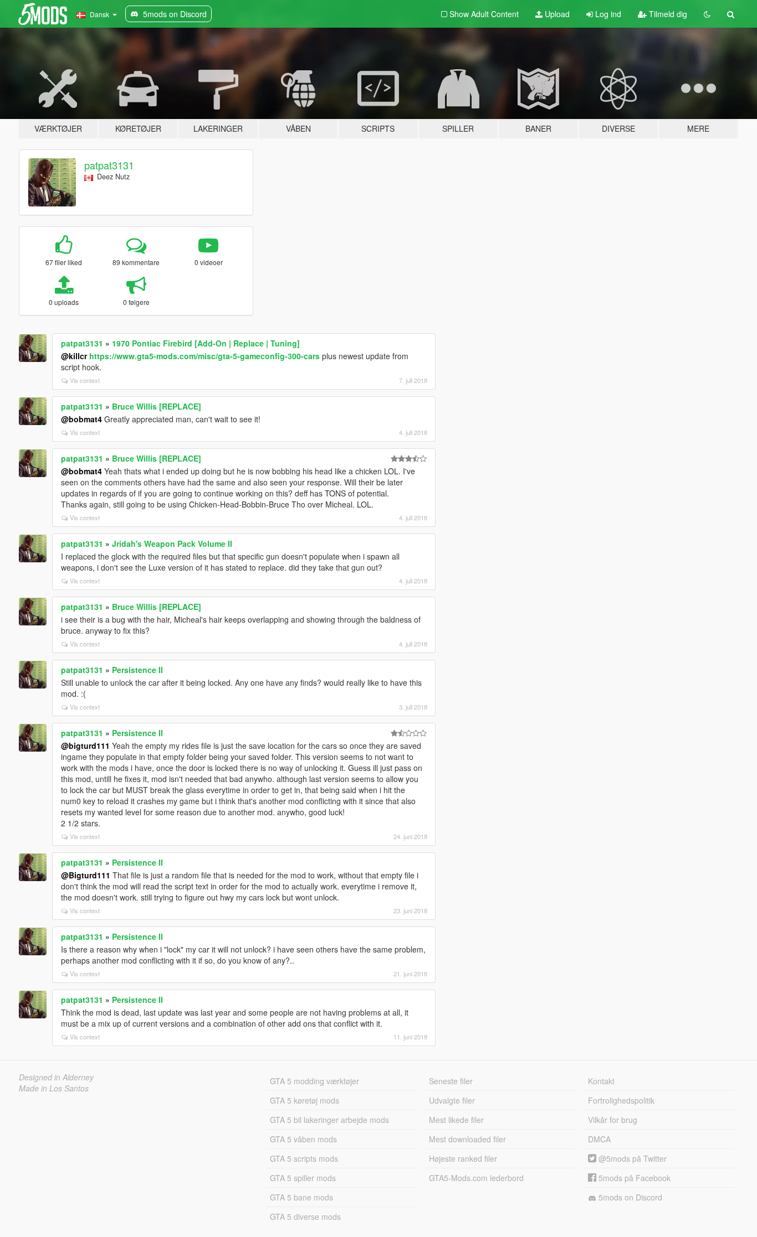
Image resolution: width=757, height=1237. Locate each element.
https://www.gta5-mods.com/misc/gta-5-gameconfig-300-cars (204, 355)
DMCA (599, 1139)
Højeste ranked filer (463, 1158)
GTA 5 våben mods (303, 1139)
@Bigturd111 (85, 875)
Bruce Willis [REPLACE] (156, 406)
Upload (556, 13)
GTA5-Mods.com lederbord (476, 1177)
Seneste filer (451, 1080)
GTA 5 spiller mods (303, 1177)
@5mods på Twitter (631, 1158)
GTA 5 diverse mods (305, 1216)
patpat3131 (109, 165)
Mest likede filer (456, 1119)
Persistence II (137, 669)
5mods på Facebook (633, 1177)
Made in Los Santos (54, 1088)
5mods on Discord (629, 1197)
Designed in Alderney (56, 1077)
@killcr (74, 355)
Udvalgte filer (452, 1100)
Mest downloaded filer (467, 1139)
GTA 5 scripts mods (304, 1158)
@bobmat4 (81, 419)
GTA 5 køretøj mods (304, 1100)
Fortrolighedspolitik (621, 1100)
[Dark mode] (707, 14)
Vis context (85, 380)
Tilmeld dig (667, 13)
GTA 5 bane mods (301, 1197)
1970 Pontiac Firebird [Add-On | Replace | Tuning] (206, 343)
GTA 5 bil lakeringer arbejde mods (329, 1119)
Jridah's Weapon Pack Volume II (172, 543)
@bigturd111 (85, 745)
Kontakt (601, 1080)
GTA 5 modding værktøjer (314, 1080)
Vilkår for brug (612, 1119)
